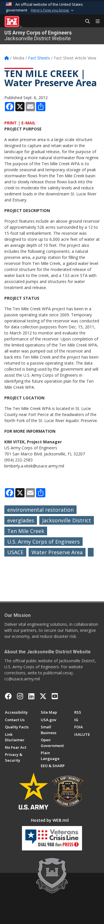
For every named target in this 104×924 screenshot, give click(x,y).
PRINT (10, 123)
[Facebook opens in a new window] (8, 696)
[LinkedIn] (31, 696)
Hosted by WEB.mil (50, 820)
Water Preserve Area (57, 552)
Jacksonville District (66, 520)
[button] (53, 10)
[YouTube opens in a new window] (55, 696)
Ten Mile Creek (25, 531)
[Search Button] (85, 21)
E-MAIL (28, 123)
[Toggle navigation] (95, 21)
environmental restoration (40, 509)
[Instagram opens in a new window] (20, 696)
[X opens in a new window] (43, 696)
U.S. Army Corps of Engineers (43, 541)
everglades (20, 520)
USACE (15, 552)
